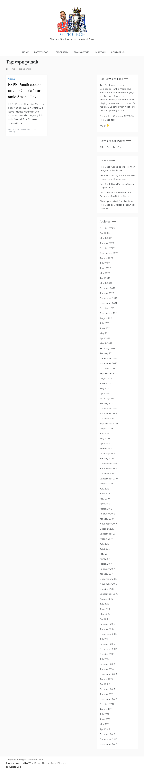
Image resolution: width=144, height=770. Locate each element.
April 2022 (105, 278)
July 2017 (104, 543)
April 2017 (105, 559)
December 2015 (108, 634)
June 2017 (105, 548)
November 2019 (108, 413)
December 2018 (108, 463)
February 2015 (107, 644)
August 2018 (106, 483)
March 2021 (106, 343)
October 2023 (107, 228)
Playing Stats (81, 52)
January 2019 (107, 458)
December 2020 (109, 358)
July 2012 (104, 714)
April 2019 (105, 443)
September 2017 (109, 533)
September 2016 (109, 594)
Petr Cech (72, 35)
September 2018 (109, 478)
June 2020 (105, 383)
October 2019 (107, 418)
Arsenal (11, 79)
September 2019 (109, 423)
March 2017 (106, 563)
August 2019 (106, 428)
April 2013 (105, 684)
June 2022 (105, 268)
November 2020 (108, 363)
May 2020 (105, 388)
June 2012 (105, 719)
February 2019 (107, 453)
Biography (62, 52)
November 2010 (108, 744)
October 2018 (107, 473)
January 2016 (106, 629)
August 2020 (106, 378)
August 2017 (106, 538)
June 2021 (105, 328)
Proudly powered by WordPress (23, 763)
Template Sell (13, 766)
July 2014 (104, 659)
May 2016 (105, 614)
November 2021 (108, 303)
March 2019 (106, 448)
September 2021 (109, 313)
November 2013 (108, 674)
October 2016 (107, 589)
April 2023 (105, 233)
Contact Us (117, 52)
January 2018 (107, 518)
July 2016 (104, 604)
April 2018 (105, 503)
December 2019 (108, 408)
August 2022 (106, 258)
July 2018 (104, 488)
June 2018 (105, 493)
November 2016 (108, 584)
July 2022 (105, 263)
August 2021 (106, 318)
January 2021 (106, 353)
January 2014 (107, 669)
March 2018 (106, 508)
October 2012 (107, 704)
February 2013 (107, 689)
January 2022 (107, 293)
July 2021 (104, 323)
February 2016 (107, 624)
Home (25, 52)
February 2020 (107, 398)
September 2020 (109, 373)
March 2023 (106, 238)
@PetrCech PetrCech (111, 147)
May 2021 (105, 333)
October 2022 (107, 248)
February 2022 (107, 288)
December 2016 (108, 579)
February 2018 (107, 513)
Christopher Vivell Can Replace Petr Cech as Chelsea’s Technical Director (117, 205)
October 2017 (107, 528)
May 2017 (105, 553)
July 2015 (104, 639)
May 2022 (105, 273)
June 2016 (105, 609)
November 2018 (108, 468)
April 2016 (105, 619)
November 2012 (108, 699)
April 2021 (105, 338)
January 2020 (107, 403)
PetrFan (26, 129)
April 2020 (105, 393)
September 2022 (109, 253)
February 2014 (107, 664)
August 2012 (106, 709)
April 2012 (105, 729)
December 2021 (108, 298)
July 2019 (104, 433)
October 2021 (107, 308)
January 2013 (106, 694)
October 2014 (107, 654)
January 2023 (107, 243)
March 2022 (106, 283)
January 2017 (106, 573)
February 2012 (107, 734)
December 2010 (108, 739)
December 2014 (108, 649)
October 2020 (107, 368)
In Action (100, 52)
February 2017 (107, 569)
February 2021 (107, 348)
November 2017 (108, 523)
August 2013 (106, 679)
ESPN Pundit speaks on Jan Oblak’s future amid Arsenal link (25, 90)
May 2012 (105, 724)
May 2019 (105, 438)
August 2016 (106, 599)
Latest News (41, 52)
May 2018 (105, 498)
